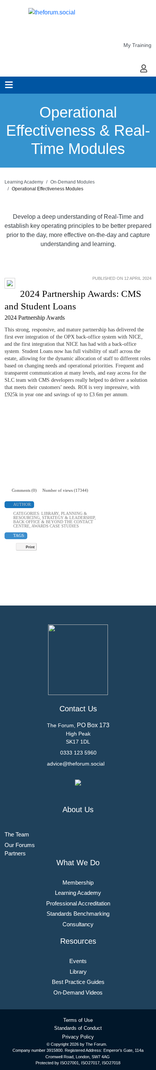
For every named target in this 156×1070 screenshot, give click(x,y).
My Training (137, 45)
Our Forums (20, 845)
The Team (17, 834)
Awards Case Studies (55, 526)
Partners (15, 853)
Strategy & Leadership (68, 517)
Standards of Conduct (78, 1028)
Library (50, 513)
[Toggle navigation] (9, 84)
